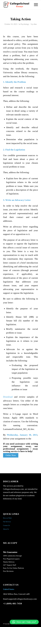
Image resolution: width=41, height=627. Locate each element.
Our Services (7, 521)
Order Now (11, 455)
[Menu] (35, 4)
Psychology (25, 24)
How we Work (7, 518)
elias (35, 24)
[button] (24, 622)
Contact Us (6, 525)
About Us (6, 529)
